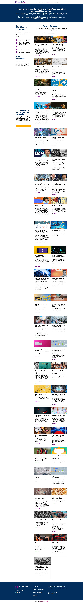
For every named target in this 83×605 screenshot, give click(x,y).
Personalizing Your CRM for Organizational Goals (41, 371)
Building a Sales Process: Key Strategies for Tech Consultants (42, 206)
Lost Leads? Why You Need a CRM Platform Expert (41, 497)
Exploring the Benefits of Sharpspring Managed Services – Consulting (59, 372)
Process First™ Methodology (35, 2)
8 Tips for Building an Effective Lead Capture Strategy (58, 497)
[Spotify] (19, 592)
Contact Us (63, 2)
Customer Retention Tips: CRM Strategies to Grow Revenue (42, 111)
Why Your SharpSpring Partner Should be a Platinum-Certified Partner (58, 395)
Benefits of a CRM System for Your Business (41, 326)
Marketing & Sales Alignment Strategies (58, 138)
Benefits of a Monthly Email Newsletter (41, 395)
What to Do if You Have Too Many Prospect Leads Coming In (42, 520)
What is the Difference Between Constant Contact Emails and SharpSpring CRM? (59, 457)
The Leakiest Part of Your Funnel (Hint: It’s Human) (57, 45)
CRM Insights (48, 2)
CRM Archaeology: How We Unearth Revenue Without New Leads (42, 46)
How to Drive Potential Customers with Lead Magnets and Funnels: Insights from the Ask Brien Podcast (41, 232)
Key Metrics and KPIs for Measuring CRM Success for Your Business (59, 256)
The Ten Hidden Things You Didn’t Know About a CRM (41, 456)
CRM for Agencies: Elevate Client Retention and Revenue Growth (58, 159)
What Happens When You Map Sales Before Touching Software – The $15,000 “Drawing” (59, 68)
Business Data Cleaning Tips (58, 110)
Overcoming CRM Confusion (41, 158)
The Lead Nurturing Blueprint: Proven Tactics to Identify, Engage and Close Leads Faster (24, 43)
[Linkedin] (15, 592)
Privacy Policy (41, 601)
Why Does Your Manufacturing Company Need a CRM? (58, 326)
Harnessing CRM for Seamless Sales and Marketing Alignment (58, 183)
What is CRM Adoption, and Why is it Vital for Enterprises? (42, 279)
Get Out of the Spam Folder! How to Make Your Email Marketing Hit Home (58, 437)
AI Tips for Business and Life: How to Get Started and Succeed (58, 89)
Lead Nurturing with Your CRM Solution (41, 349)
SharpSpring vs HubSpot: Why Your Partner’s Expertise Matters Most (41, 544)
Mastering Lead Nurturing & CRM (41, 138)
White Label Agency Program (56, 2)
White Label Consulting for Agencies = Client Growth (57, 543)
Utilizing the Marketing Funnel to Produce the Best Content (58, 416)
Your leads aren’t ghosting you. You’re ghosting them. (42, 88)
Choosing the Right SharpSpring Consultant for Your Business (42, 567)
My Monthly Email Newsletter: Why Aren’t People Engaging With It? (41, 304)
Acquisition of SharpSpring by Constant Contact (58, 477)
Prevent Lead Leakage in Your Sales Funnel (58, 279)
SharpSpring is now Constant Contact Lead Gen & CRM (58, 349)
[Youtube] (17, 592)
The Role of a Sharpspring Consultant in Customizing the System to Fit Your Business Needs (58, 304)
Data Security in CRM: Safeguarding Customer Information (40, 256)
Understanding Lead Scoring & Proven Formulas (24, 49)
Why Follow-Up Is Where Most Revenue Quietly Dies (41, 67)
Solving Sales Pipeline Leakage (58, 230)
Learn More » (37, 55)
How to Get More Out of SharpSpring (40, 477)
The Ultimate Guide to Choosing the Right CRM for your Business (24, 40)
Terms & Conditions (45, 601)
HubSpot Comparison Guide (23, 46)
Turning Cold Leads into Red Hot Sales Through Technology (42, 416)
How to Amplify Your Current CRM (24, 52)
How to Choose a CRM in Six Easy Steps (41, 436)
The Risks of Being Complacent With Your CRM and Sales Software (58, 521)
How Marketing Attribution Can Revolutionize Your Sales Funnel (42, 183)
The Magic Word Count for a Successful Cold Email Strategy (58, 206)
